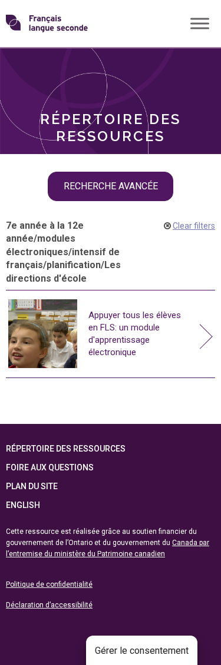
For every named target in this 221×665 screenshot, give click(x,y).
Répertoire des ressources (66, 448)
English (23, 505)
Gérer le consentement (142, 650)
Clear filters (194, 225)
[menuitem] (110, 65)
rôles (35, 65)
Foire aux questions (50, 467)
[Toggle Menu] (199, 23)
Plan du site (32, 486)
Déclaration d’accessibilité (49, 605)
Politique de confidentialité (49, 584)
